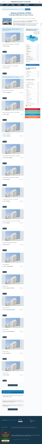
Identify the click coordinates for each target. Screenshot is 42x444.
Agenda (39, 4)
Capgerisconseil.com (28, 435)
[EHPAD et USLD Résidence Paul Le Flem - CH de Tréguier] (13, 214)
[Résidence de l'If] (13, 279)
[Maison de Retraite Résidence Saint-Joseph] (13, 236)
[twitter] (3, 1)
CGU (30, 419)
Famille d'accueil (28, 427)
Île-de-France (32, 95)
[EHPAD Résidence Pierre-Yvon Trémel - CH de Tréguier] (13, 149)
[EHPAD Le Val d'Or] (13, 323)
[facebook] (2, 1)
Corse (32, 89)
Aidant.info (13, 435)
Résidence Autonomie (19, 5)
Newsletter (12, 1)
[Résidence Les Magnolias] (13, 127)
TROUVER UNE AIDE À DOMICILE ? (32, 109)
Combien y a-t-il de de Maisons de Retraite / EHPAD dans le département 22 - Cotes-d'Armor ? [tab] (12, 401)
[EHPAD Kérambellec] (13, 257)
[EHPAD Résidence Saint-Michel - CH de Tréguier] (13, 192)
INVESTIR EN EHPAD (32, 114)
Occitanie (32, 100)
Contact (8, 1)
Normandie (32, 97)
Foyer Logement (24, 427)
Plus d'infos (4, 51)
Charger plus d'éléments (13, 385)
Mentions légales (32, 420)
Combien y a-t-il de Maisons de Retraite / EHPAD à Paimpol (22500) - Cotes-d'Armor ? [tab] (12, 392)
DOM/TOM (32, 90)
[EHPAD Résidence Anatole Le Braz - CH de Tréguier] (13, 171)
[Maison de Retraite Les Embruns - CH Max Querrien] (13, 37)
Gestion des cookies (26, 439)
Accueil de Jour (8, 5)
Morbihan (32, 76)
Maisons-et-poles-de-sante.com (26, 435)
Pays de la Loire (32, 102)
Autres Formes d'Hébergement (26, 5)
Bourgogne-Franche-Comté (32, 84)
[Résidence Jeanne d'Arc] (13, 301)
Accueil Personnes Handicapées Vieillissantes (18, 427)
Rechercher (28, 9)
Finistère (32, 73)
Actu (2, 430)
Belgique (33, 105)
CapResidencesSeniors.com (20, 435)
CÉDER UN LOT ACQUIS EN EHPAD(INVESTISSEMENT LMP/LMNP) (32, 117)
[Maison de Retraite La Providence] (13, 84)
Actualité (35, 4)
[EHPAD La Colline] (13, 366)
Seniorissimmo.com (18, 435)
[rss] (5, 1)
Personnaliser (5, 440)
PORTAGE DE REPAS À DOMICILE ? (32, 111)
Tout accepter (5, 439)
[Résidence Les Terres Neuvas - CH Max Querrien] (13, 59)
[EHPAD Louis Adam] (13, 344)
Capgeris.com (13, 435)
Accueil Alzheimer (13, 5)
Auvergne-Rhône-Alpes (32, 82)
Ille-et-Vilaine (32, 75)
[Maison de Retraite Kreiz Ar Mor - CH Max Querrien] (13, 105)
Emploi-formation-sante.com (35, 435)
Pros (41, 4)
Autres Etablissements (34, 427)
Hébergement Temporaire (31, 427)
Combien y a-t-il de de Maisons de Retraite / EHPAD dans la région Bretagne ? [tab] (12, 405)
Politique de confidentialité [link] (5, 442)
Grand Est (32, 92)
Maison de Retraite (1, 5)
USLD (2, 429)
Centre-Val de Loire (32, 87)
